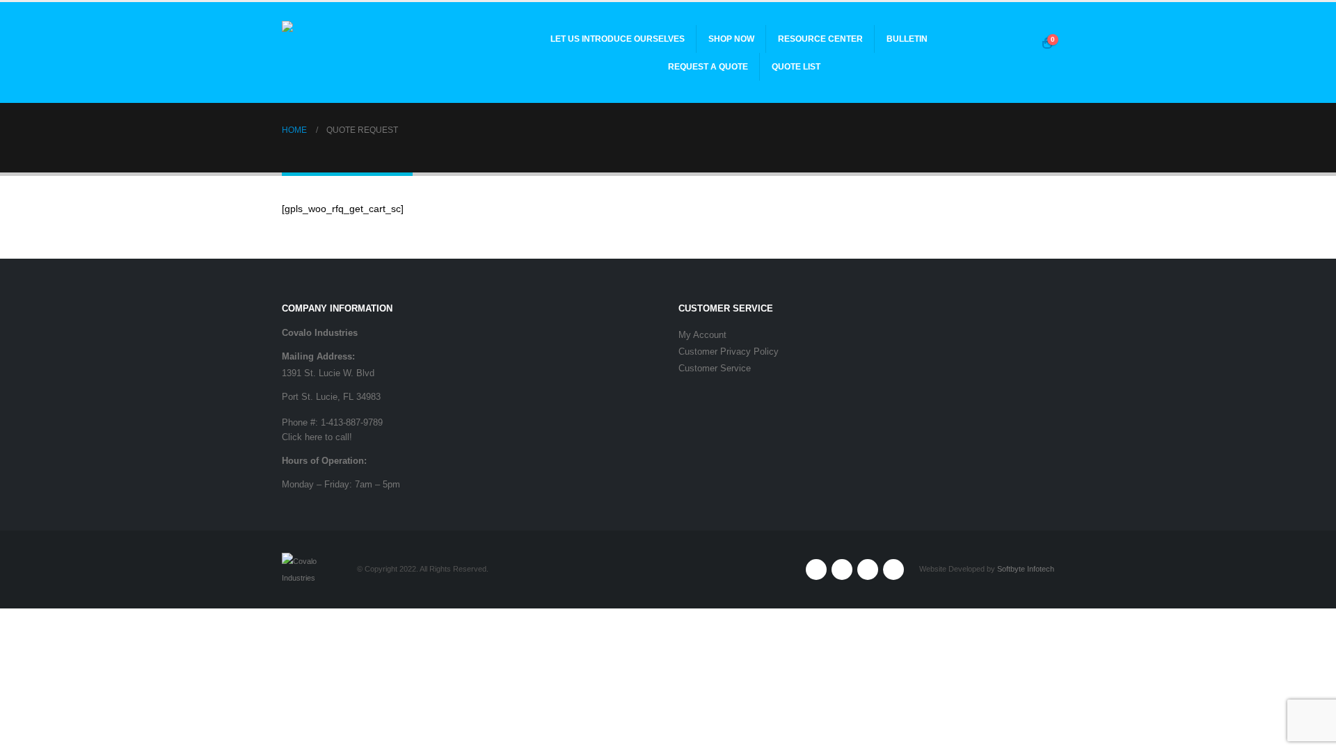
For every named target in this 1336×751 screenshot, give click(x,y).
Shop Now (731, 39)
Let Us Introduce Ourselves (617, 39)
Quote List (796, 67)
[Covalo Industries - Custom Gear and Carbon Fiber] (369, 52)
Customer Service (714, 368)
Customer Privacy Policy (728, 352)
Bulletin (907, 39)
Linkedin (893, 569)
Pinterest (842, 569)
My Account (702, 335)
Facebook (816, 569)
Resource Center (820, 39)
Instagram (867, 569)
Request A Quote (708, 67)
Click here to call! (317, 437)
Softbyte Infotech (1025, 569)
